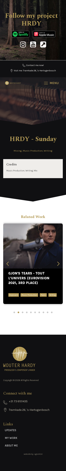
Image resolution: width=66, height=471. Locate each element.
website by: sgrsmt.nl (33, 454)
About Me (11, 445)
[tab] (14, 312)
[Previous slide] (7, 263)
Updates (10, 430)
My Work (11, 438)
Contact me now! (35, 65)
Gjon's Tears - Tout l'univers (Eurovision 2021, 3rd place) (28, 278)
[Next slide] (58, 263)
